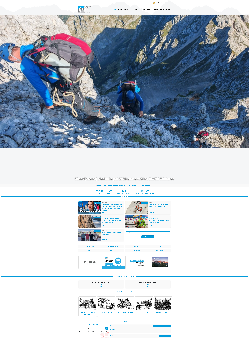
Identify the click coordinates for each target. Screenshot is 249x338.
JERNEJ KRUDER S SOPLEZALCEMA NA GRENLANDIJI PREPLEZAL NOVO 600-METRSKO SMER (112, 221)
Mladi (89, 250)
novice (124, 196)
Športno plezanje (160, 250)
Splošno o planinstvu (113, 246)
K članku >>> (104, 212)
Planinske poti (120, 185)
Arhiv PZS (155, 9)
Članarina (101, 185)
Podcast (149, 185)
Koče (110, 185)
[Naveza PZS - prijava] (155, 2)
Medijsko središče (165, 9)
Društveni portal (145, 9)
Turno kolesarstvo (89, 246)
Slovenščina (166, 2)
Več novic (148, 237)
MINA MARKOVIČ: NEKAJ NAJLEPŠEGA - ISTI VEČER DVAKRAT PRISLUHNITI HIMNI (159, 221)
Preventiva (136, 246)
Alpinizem (112, 250)
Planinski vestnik (136, 185)
